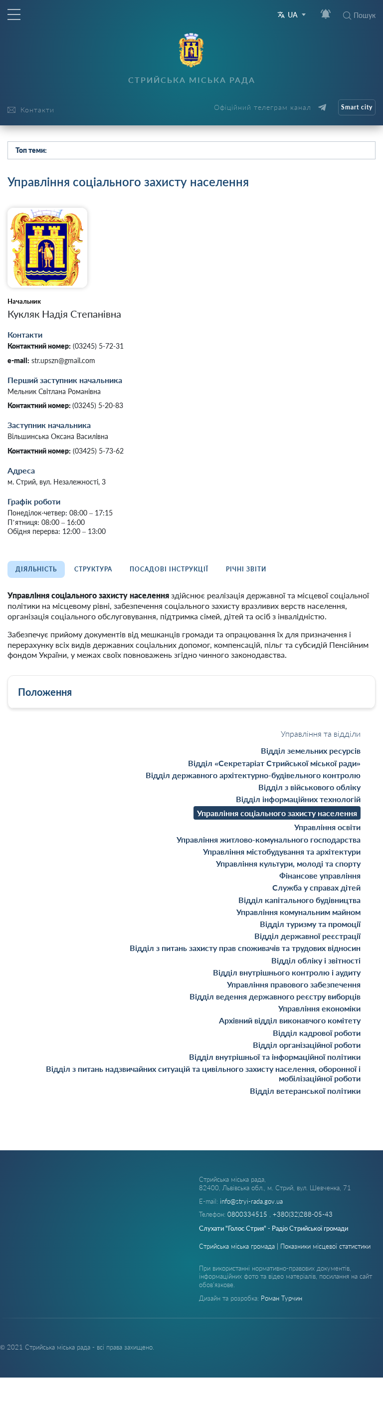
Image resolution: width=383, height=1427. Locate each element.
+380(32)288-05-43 (303, 1214)
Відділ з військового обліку (309, 787)
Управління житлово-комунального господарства (269, 839)
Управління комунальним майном (298, 912)
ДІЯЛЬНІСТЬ (36, 569)
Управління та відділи (321, 733)
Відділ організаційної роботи (307, 1044)
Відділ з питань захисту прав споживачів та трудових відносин (245, 947)
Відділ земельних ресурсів (311, 750)
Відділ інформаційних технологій (298, 799)
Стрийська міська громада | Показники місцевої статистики (285, 1246)
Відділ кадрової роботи (317, 1032)
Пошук (365, 15)
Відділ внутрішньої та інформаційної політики (275, 1056)
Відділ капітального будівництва (299, 900)
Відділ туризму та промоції (310, 924)
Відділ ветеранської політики (305, 1090)
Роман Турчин (281, 1298)
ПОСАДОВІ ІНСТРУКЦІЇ (169, 569)
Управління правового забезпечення (294, 984)
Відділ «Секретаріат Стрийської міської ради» (274, 763)
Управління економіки (319, 1008)
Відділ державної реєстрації (307, 936)
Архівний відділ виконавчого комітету (290, 1020)
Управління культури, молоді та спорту (288, 863)
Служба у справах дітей (316, 887)
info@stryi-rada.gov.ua (251, 1201)
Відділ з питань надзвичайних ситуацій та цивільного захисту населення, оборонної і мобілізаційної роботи (203, 1073)
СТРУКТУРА (93, 569)
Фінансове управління (320, 875)
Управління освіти (327, 827)
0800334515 (248, 1214)
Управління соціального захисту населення (277, 813)
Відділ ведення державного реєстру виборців (275, 996)
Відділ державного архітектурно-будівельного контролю (253, 775)
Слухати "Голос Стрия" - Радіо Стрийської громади (273, 1228)
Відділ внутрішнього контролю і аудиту (287, 972)
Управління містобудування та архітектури (282, 851)
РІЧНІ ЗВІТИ (246, 569)
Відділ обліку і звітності (316, 960)
